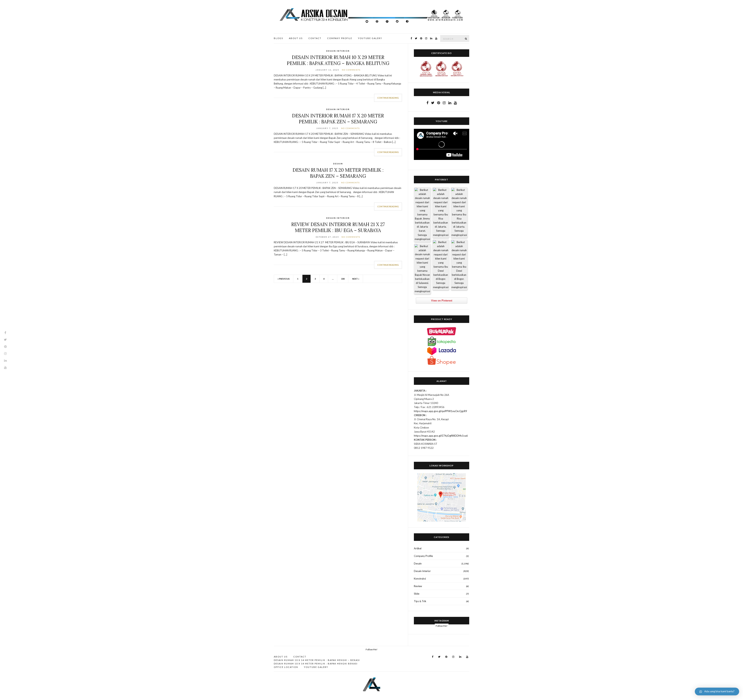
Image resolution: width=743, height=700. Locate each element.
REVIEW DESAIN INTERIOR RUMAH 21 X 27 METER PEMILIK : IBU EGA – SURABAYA (338, 227)
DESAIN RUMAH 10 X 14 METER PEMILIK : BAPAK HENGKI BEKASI (316, 663)
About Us (296, 38)
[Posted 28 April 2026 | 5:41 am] (422, 214)
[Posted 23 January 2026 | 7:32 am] (422, 268)
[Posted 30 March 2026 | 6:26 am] (440, 212)
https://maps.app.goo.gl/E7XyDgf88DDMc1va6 (441, 435)
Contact (314, 38)
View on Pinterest (441, 300)
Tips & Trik (420, 601)
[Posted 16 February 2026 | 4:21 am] (459, 264)
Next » (355, 278)
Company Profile (339, 38)
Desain (338, 163)
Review (418, 586)
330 (343, 278)
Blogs (278, 38)
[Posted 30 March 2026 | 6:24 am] (459, 212)
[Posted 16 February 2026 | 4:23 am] (440, 264)
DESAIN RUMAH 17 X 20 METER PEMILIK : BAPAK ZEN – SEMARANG (338, 173)
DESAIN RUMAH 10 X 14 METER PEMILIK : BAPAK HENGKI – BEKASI (317, 660)
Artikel (417, 548)
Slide (416, 593)
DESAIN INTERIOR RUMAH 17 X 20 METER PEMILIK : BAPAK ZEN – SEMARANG (338, 119)
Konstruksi (420, 578)
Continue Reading (388, 97)
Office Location (286, 667)
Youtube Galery (370, 38)
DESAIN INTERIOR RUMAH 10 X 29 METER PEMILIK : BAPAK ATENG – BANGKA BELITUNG (338, 60)
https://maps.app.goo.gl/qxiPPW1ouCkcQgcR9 (440, 411)
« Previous (283, 278)
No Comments (351, 70)
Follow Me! (442, 625)
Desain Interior (338, 51)
